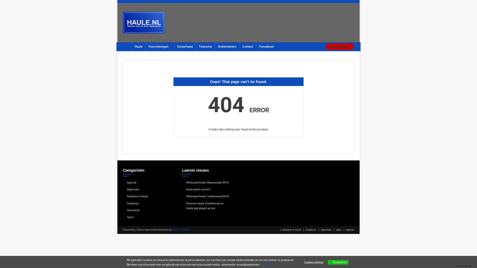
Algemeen (133, 189)
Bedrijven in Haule (137, 196)
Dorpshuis (133, 203)
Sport (130, 217)
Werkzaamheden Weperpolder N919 (207, 182)
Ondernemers (227, 46)
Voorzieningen (158, 46)
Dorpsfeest (185, 46)
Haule (138, 46)
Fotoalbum (266, 46)
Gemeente (133, 210)
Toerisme (205, 46)
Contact (247, 46)
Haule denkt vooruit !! (198, 189)
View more (266, 264)
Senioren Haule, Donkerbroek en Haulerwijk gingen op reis (205, 206)
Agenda (131, 182)
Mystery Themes (180, 230)
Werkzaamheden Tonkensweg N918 (207, 196)
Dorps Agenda (338, 46)
